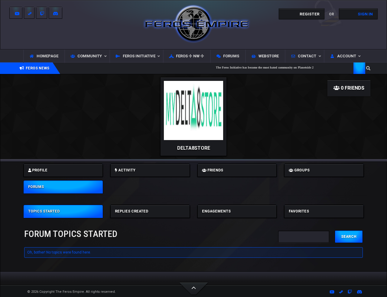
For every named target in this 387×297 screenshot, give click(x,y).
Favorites (299, 211)
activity (126, 170)
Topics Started (44, 211)
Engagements (216, 211)
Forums (36, 187)
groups (301, 170)
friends (215, 170)
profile (39, 170)
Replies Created (131, 211)
